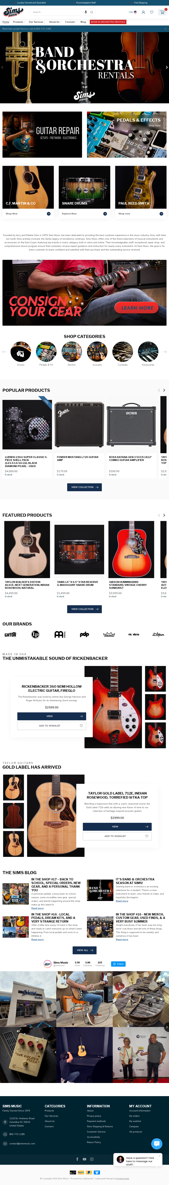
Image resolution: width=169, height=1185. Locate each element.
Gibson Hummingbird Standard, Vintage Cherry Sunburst (128, 585)
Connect (70, 22)
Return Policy (94, 1142)
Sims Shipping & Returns (100, 1126)
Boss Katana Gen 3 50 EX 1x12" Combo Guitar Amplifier (130, 458)
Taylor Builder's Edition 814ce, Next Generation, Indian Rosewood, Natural (27, 585)
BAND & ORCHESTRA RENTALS (108, 22)
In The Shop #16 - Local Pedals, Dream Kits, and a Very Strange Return (53, 917)
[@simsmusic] (47, 964)
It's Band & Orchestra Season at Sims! (135, 881)
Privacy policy (94, 1116)
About (90, 1110)
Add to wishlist (49, 725)
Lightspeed (87, 1178)
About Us (54, 22)
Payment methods (96, 1121)
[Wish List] (151, 12)
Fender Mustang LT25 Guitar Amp (77, 458)
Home (5, 22)
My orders (134, 1116)
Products (18, 22)
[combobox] (63, 12)
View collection (82, 487)
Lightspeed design (104, 1178)
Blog (83, 22)
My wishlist (135, 1121)
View (50, 716)
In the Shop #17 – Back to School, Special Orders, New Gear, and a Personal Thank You (56, 884)
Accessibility (93, 1137)
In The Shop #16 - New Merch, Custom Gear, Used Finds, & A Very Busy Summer (140, 917)
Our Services (36, 22)
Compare (134, 1126)
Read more (37, 908)
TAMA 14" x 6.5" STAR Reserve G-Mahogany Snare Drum (77, 583)
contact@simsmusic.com (22, 1143)
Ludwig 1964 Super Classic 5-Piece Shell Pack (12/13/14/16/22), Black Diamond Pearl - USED (26, 462)
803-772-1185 (17, 1134)
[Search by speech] (85, 12)
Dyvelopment (122, 1178)
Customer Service (96, 1131)
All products (135, 1131)
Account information (140, 1110)
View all (82, 950)
